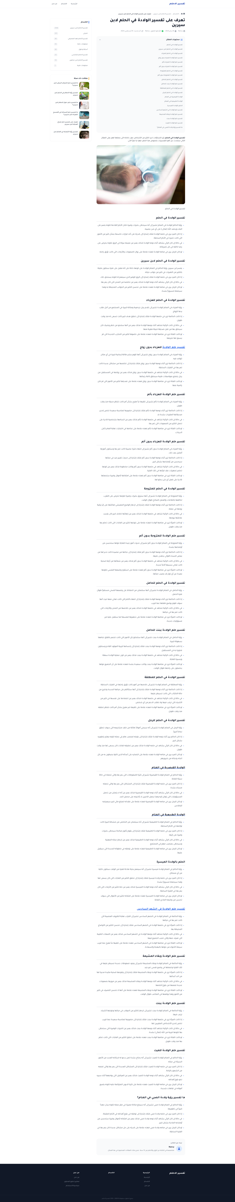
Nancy (180, 31)
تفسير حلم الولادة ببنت (174, 119)
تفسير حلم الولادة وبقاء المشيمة (170, 114)
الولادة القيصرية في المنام (173, 97)
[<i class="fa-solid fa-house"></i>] (183, 14)
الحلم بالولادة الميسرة (174, 106)
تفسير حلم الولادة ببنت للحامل (171, 84)
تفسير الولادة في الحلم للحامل (171, 80)
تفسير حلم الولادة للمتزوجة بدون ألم (170, 75)
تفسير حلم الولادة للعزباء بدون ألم (170, 66)
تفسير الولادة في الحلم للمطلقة (171, 88)
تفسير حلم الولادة (173, 347)
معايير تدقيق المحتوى (71, 1181)
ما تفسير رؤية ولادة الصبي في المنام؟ (169, 127)
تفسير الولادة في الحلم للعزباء (172, 53)
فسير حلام (177, 4)
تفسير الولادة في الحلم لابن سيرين (170, 49)
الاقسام (64, 4)
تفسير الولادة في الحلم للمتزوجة (171, 71)
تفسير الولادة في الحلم (174, 45)
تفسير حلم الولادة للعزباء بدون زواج (170, 58)
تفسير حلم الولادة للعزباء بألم (172, 62)
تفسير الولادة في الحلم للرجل (172, 93)
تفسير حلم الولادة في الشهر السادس (169, 110)
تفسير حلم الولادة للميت (173, 123)
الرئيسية (74, 4)
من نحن (54, 4)
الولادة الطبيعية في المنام (173, 101)
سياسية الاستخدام (72, 1186)
